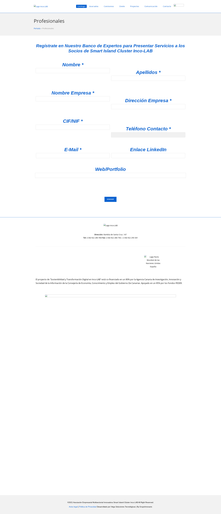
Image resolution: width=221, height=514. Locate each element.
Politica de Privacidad (88, 507)
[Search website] (187, 6)
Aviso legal (73, 507)
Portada (37, 28)
